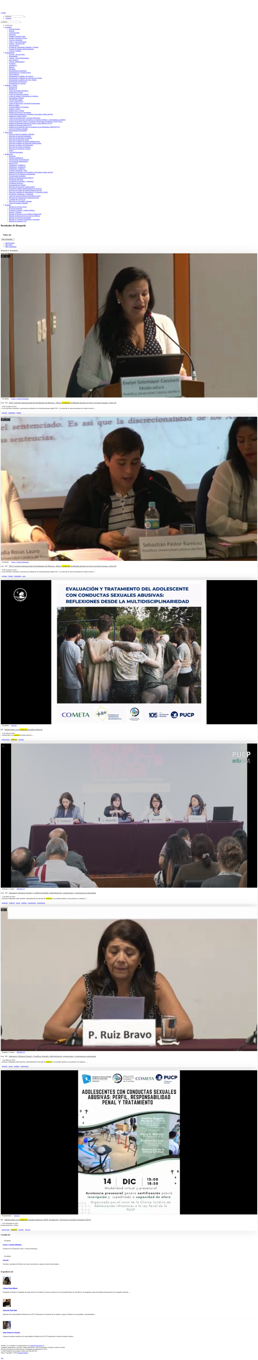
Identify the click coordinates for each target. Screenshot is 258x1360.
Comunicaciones (14, 33)
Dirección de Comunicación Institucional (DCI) (24, 198)
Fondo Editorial (14, 74)
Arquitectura (13, 65)
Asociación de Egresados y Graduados (21, 181)
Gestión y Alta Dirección (17, 43)
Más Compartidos (8, 239)
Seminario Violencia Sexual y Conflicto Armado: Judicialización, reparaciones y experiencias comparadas (52, 893)
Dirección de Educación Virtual (19, 140)
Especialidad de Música (16, 98)
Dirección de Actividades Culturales (20, 201)
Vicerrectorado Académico (17, 176)
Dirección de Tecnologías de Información (22, 174)
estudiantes (11, 413)
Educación (12, 34)
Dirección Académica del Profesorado (21, 145)
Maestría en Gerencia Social (18, 207)
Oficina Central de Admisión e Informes (21, 134)
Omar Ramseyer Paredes (11, 1332)
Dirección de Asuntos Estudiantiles (20, 136)
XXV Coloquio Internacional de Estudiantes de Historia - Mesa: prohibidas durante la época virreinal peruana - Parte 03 (62, 403)
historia (19, 413)
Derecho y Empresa (15, 212)
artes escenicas (13, 60)
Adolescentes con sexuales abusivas (23, 729)
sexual (18, 903)
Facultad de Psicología (16, 179)
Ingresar (8, 18)
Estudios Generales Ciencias (18, 38)
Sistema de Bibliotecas (16, 158)
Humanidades (13, 56)
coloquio (4, 413)
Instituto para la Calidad (16, 111)
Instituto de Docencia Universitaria (20, 112)
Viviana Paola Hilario (10, 1288)
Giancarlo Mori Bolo (10, 1310)
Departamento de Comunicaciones (20, 72)
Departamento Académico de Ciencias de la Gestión (25, 78)
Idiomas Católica (14, 105)
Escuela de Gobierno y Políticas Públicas (22, 210)
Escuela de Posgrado (15, 208)
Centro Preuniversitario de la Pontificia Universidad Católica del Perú (31, 114)
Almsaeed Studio (22, 1353)
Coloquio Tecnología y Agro (18, 170)
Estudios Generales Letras (17, 36)
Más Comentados (10, 247)
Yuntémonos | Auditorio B (17, 167)
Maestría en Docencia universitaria (20, 217)
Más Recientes (10, 243)
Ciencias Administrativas (17, 62)
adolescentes (6, 739)
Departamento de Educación (18, 82)
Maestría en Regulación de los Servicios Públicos (24, 216)
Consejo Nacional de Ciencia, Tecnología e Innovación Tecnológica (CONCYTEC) (35, 121)
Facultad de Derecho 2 (16, 183)
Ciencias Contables (15, 51)
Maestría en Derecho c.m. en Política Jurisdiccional (25, 214)
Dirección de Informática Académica (20, 138)
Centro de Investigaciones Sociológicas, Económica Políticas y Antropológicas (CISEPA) (37, 120)
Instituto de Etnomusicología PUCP (20, 125)
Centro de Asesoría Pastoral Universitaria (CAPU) (25, 196)
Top (2, 1358)
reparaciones (32, 903)
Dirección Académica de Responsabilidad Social (24, 141)
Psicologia (12, 69)
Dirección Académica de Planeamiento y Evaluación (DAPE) (28, 192)
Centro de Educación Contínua (19, 94)
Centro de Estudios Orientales (18, 129)
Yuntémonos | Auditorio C (17, 169)
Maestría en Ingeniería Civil (18, 221)
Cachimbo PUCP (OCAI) (17, 199)
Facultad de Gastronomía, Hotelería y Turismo (23, 47)
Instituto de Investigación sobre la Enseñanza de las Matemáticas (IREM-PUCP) (34, 127)
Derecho (11, 31)
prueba (11, 150)
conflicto (24, 903)
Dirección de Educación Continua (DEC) (22, 187)
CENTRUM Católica (16, 100)
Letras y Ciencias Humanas (17, 42)
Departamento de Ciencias (17, 83)
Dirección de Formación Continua (20, 149)
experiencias (41, 903)
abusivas (27, 1230)
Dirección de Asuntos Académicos (20, 147)
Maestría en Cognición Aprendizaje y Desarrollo (24, 219)
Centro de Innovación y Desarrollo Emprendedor (24, 103)
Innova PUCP (13, 163)
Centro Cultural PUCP (16, 101)
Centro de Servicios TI (37, 1345)
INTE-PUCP (13, 87)
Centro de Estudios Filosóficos (18, 91)
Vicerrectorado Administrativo (18, 161)
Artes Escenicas (14, 45)
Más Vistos (8, 245)
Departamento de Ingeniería (18, 71)
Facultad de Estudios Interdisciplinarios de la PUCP (25, 188)
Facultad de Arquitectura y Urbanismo (21, 194)
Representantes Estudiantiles (18, 130)
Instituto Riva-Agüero (16, 92)
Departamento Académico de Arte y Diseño (23, 80)
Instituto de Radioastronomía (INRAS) (21, 178)
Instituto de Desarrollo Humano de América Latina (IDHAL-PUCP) (30, 123)
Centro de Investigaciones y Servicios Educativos (24, 118)
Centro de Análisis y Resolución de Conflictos (23, 96)
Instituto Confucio (14, 109)
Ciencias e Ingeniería (15, 40)
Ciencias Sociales (14, 29)
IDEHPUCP (13, 89)
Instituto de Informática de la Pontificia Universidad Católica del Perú (31, 172)
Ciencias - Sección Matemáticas (19, 58)
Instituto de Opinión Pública (18, 116)
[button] (3, 13)
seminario (5, 903)
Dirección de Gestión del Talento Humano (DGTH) (25, 190)
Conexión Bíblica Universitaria (19, 107)
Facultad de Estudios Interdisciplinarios (21, 49)
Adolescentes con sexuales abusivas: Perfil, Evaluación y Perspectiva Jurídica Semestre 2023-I (47, 1219)
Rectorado (12, 156)
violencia (12, 903)
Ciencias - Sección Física (17, 54)
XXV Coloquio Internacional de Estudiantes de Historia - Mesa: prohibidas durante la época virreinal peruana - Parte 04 (62, 566)
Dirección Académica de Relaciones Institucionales (25, 143)
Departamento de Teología (17, 185)
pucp (23, 576)
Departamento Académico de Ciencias (21, 76)
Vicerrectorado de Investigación (19, 159)
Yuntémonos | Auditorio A (17, 165)
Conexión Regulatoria (16, 152)
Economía (12, 63)
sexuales (21, 739)
